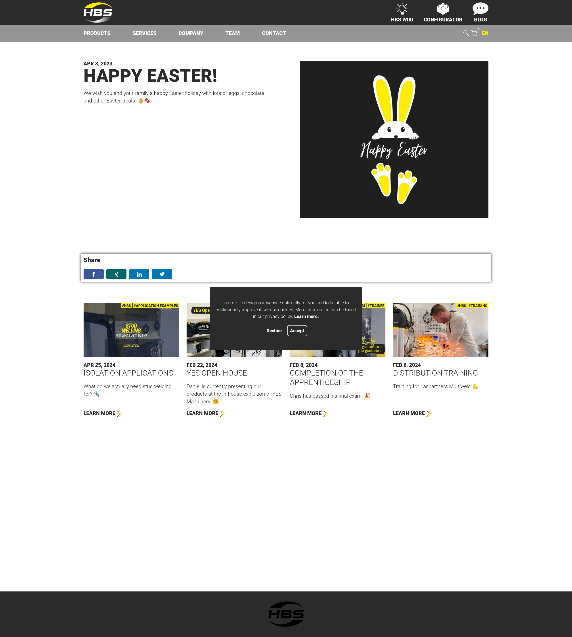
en (485, 33)
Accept (297, 330)
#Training (478, 306)
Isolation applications (128, 372)
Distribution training (435, 372)
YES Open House (217, 372)
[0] (474, 33)
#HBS (126, 306)
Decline (274, 330)
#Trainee (376, 306)
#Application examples (156, 306)
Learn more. (306, 316)
